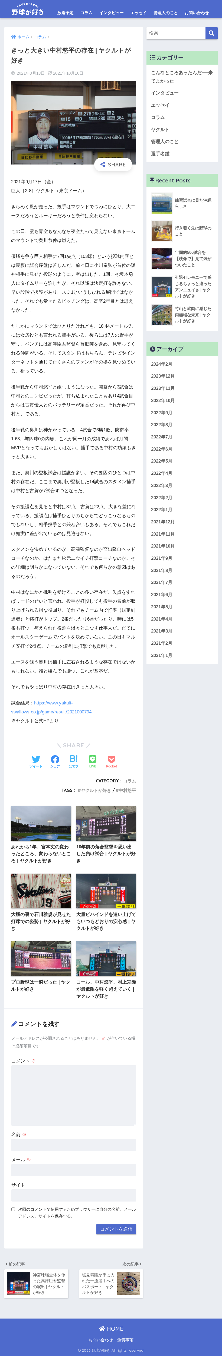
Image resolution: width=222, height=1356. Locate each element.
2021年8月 (161, 570)
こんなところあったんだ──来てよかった (182, 77)
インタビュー (111, 12)
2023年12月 (163, 376)
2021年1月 (161, 655)
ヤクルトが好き (96, 790)
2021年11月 (163, 534)
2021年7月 (161, 582)
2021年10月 (163, 546)
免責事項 (125, 1340)
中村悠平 (127, 790)
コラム (86, 12)
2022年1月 (161, 509)
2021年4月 (161, 619)
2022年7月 (161, 437)
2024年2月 (161, 364)
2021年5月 (161, 606)
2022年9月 (161, 412)
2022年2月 (161, 497)
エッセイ (138, 12)
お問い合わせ (197, 12)
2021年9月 (161, 558)
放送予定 (65, 12)
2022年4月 (161, 473)
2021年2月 (161, 643)
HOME (114, 1328)
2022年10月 (163, 400)
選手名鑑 (160, 153)
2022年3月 (161, 485)
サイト (18, 1185)
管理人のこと (166, 12)
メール (21, 1159)
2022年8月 (161, 424)
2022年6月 (161, 449)
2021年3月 (161, 631)
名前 (19, 1134)
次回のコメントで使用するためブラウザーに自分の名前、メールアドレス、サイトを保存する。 (77, 1212)
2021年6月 (161, 594)
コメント (23, 1061)
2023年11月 (163, 388)
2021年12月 (163, 521)
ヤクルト (160, 129)
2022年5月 (161, 461)
